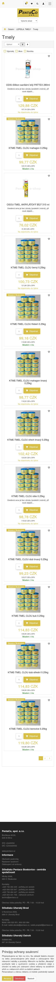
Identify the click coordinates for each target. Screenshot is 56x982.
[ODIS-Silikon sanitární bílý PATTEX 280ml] (28, 68)
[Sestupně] (27, 44)
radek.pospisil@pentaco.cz (41, 925)
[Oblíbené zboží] (31, 3)
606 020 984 (24, 922)
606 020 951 (12, 922)
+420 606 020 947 (9, 889)
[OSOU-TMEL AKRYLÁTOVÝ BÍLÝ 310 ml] (28, 188)
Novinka (30, 51)
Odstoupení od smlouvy (11, 864)
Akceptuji (7, 978)
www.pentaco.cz (8, 851)
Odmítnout (19, 978)
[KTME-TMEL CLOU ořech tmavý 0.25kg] (28, 423)
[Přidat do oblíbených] (48, 56)
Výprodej (10, 51)
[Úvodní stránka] (5, 29)
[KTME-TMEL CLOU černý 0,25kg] (28, 251)
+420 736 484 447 (9, 892)
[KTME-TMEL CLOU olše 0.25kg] (28, 480)
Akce (20, 51)
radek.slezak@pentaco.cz (18, 925)
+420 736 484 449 (9, 886)
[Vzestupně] (22, 44)
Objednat (33, 98)
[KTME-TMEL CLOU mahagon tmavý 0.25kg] (28, 364)
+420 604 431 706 (9, 894)
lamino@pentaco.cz (10, 897)
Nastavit (31, 978)
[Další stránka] (49, 758)
